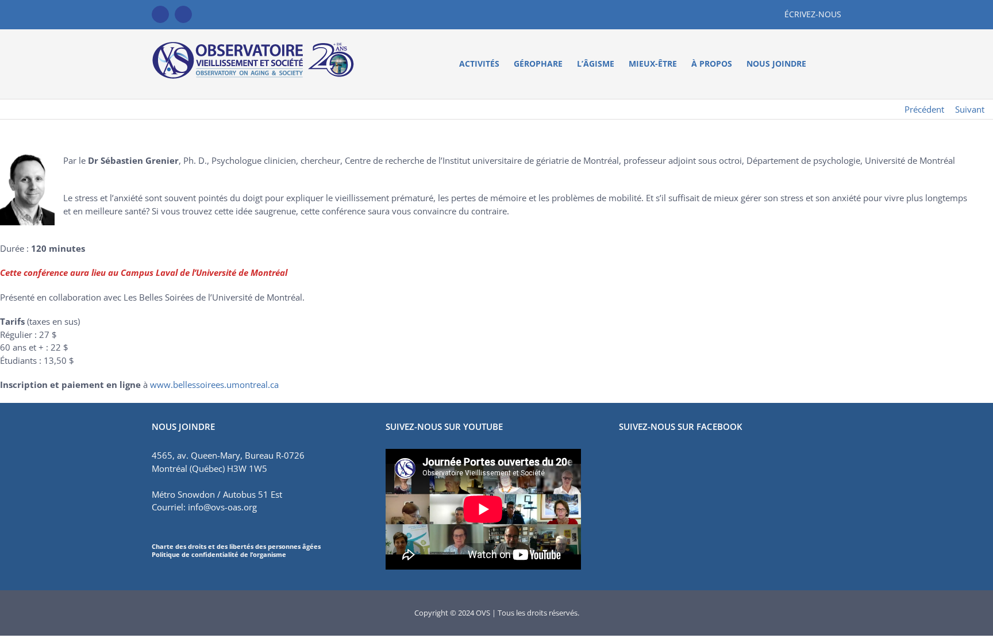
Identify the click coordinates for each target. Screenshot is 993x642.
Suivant (969, 109)
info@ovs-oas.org (222, 507)
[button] (824, 63)
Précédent (924, 109)
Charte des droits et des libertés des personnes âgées (236, 546)
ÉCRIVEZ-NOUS (812, 14)
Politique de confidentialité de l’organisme (219, 554)
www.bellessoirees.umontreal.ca (214, 384)
